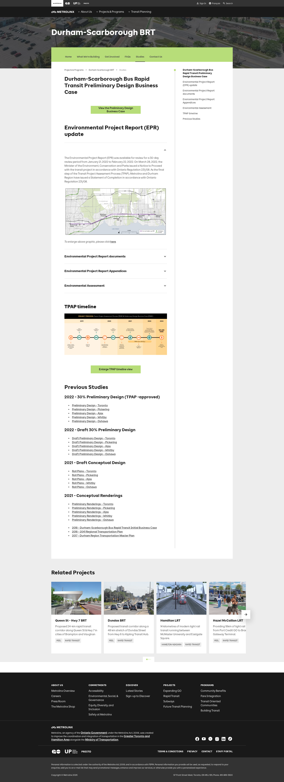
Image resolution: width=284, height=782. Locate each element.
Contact (206, 752)
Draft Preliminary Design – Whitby (93, 450)
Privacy (192, 752)
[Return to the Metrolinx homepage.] (62, 12)
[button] (67, 3)
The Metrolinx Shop (63, 706)
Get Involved (112, 56)
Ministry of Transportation (101, 739)
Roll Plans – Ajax (82, 479)
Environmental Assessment (197, 108)
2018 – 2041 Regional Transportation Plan (97, 531)
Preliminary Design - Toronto (90, 405)
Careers (56, 696)
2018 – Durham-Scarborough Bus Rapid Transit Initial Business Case (114, 527)
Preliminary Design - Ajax (87, 413)
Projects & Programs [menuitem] (111, 11)
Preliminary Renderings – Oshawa (93, 519)
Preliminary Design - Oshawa (90, 421)
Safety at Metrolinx (100, 714)
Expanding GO (172, 690)
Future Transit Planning (177, 706)
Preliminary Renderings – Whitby (92, 515)
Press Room (58, 701)
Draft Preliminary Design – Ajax (91, 446)
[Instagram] (217, 739)
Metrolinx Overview (63, 690)
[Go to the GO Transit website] (67, 3)
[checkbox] (163, 150)
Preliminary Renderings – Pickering (93, 508)
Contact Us (156, 56)
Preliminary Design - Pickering (90, 409)
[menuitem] (85, 12)
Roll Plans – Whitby (83, 483)
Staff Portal (224, 752)
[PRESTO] (86, 752)
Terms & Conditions (170, 752)
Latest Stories (134, 690)
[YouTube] (203, 739)
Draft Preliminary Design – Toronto (93, 438)
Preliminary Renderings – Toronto (92, 504)
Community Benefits (213, 690)
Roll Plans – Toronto (84, 471)
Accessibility (96, 690)
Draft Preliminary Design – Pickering (94, 442)
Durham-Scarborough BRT (101, 70)
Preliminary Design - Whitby (89, 417)
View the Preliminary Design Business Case (115, 110)
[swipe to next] (245, 614)
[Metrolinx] (62, 727)
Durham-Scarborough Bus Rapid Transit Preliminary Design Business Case (198, 73)
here (113, 241)
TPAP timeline (190, 113)
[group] (85, 12)
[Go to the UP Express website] (77, 3)
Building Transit (210, 710)
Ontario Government (94, 732)
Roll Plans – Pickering (85, 475)
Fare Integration (211, 696)
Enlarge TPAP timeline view (115, 369)
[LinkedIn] (223, 739)
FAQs (128, 56)
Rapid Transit (171, 696)
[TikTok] (230, 739)
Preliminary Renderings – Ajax (90, 512)
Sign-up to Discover (138, 696)
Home (68, 56)
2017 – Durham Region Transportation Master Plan (103, 535)
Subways (168, 701)
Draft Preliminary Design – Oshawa (94, 454)
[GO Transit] (56, 752)
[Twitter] (210, 739)
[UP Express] (71, 752)
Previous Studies (191, 119)
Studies (140, 56)
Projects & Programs (73, 70)
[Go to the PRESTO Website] (86, 3)
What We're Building (88, 56)
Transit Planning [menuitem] (141, 11)
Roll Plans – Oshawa (84, 487)
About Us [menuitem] (86, 11)
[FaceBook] (197, 739)
